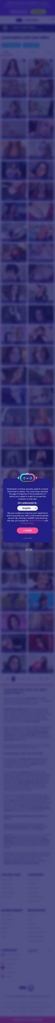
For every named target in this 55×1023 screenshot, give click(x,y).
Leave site (27, 538)
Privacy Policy (27, 523)
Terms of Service (36, 521)
